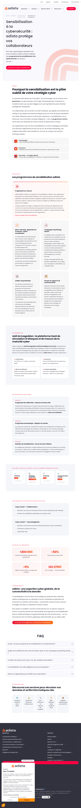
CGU (52, 791)
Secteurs (34, 8)
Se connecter (75, 2)
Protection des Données (63, 791)
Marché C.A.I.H (51, 742)
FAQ (42, 2)
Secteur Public (51, 736)
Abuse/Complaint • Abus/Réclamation (57, 793)
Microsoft (5, 750)
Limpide (38, 797)
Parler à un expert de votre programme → (26, 215)
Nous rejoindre (7, 774)
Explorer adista (45, 8)
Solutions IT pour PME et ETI (55, 760)
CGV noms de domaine (37, 793)
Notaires (49, 757)
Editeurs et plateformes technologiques (59, 752)
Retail (49, 747)
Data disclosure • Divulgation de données (40, 795)
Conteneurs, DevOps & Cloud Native (13, 744)
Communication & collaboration (11, 742)
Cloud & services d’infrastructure (12, 739)
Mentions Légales (45, 791)
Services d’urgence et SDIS (55, 744)
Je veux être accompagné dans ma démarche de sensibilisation (33, 622)
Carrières (55, 2)
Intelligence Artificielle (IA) (10, 752)
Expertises (24, 8)
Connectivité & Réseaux (9, 736)
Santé (49, 739)
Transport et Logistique (54, 750)
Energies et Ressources (54, 755)
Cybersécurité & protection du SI (12, 747)
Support (48, 2)
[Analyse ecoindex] (46, 798)
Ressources (57, 8)
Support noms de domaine (11, 771)
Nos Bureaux (65, 2)
